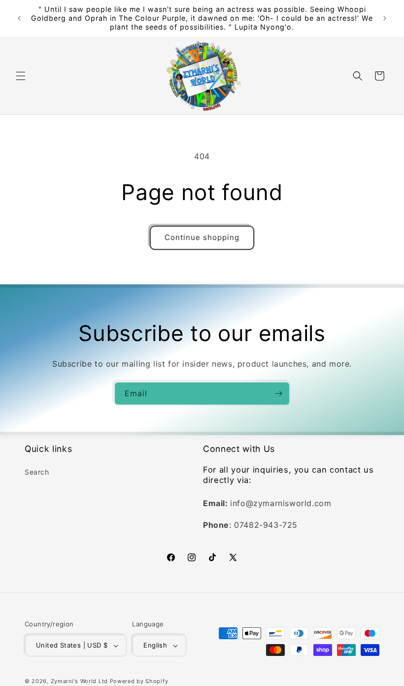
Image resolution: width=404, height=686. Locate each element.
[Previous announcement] (19, 18)
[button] (21, 76)
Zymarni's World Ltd (79, 681)
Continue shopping (202, 237)
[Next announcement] (385, 18)
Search (37, 472)
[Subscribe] (278, 393)
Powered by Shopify (139, 681)
